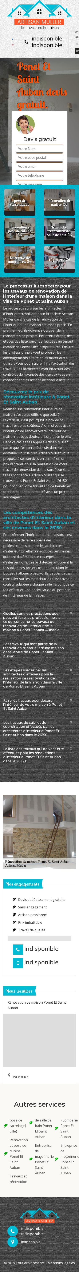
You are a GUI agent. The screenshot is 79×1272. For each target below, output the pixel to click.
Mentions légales (61, 1263)
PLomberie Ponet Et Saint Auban (67, 1128)
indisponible (47, 38)
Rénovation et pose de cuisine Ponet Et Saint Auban (17, 1154)
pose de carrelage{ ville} (17, 1126)
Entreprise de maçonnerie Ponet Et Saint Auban (42, 1159)
